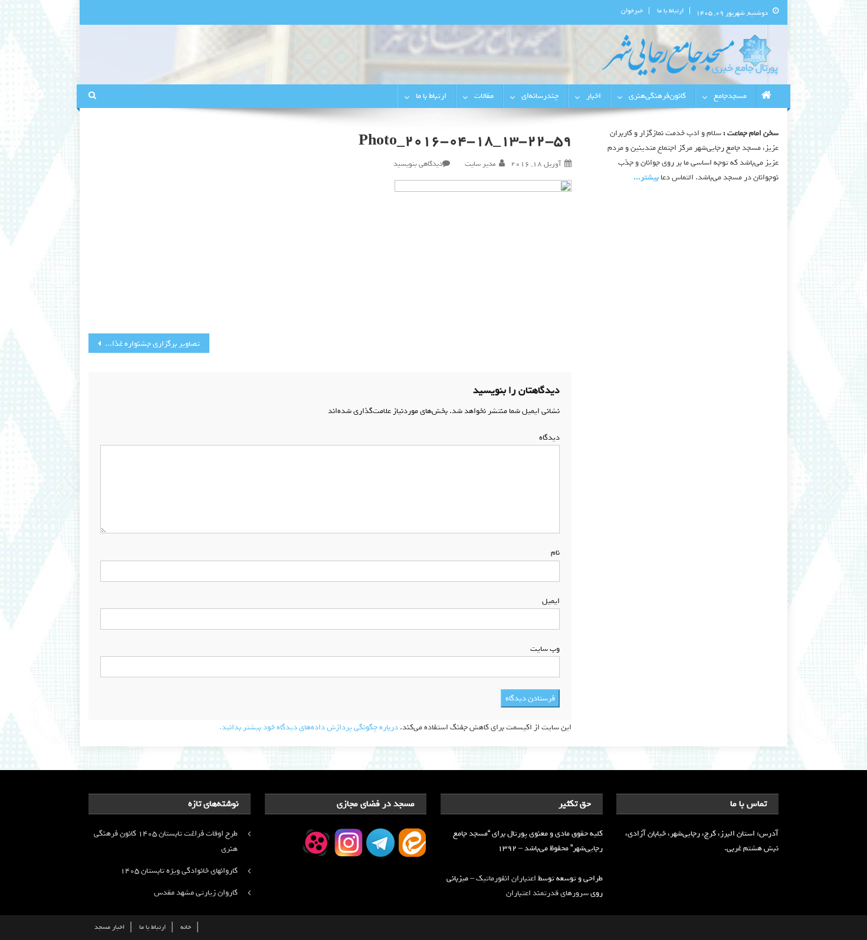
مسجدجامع (730, 96)
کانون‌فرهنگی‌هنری (657, 96)
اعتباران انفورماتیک (506, 878)
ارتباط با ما (670, 10)
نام (553, 552)
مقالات (484, 96)
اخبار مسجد (109, 927)
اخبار (593, 96)
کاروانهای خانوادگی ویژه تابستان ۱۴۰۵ (179, 870)
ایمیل (548, 601)
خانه (185, 927)
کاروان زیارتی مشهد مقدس (196, 892)
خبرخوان (632, 10)
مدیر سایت (480, 164)
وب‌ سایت (545, 649)
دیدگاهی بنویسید (417, 164)
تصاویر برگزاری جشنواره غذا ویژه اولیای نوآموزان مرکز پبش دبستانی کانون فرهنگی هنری (144, 344)
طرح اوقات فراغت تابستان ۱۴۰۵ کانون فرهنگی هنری (166, 841)
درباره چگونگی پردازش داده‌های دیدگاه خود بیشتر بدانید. (308, 727)
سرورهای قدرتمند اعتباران (547, 893)
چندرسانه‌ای (540, 96)
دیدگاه (547, 437)
